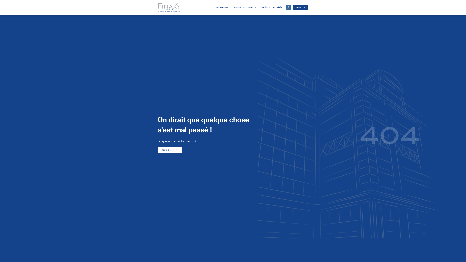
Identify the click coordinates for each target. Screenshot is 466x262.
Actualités (277, 7)
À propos (252, 7)
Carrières (264, 7)
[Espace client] (288, 7)
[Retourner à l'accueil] (169, 7)
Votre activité (238, 7)
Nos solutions (222, 7)
